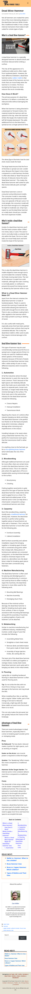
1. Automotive (9, 848)
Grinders (25, 974)
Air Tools (11, 974)
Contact (4, 983)
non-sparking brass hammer (15, 449)
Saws (18, 976)
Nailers (14, 976)
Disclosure (10, 983)
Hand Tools (6, 924)
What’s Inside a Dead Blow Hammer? (7, 833)
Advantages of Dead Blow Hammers (20, 841)
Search (7, 935)
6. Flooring (21, 837)
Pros (19, 845)
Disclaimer (16, 984)
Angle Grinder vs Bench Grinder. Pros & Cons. (15, 928)
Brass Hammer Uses (8, 930)
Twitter (16, 983)
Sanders (23, 976)
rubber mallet (17, 78)
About (26, 981)
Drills (20, 974)
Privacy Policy (25, 983)
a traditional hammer (17, 514)
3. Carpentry (21, 827)
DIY (16, 974)
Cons (19, 847)
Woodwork (15, 977)
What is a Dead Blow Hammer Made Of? (9, 840)
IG (19, 983)
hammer (6, 926)
